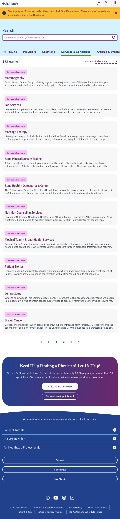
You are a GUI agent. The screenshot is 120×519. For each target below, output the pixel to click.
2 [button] (49, 342)
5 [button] (71, 342)
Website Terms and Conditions (48, 507)
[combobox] (57, 37)
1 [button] (41, 342)
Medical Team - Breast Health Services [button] (29, 239)
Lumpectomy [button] (13, 293)
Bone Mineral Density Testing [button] (23, 159)
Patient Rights (25, 511)
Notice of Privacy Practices (51, 511)
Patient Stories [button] (14, 266)
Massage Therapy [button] (16, 132)
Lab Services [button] (13, 105)
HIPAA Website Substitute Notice (85, 511)
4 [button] (64, 342)
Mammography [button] (14, 78)
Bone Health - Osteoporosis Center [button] (27, 185)
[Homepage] (10, 3)
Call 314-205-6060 (63, 386)
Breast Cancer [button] (14, 320)
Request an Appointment (62, 396)
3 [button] (56, 342)
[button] (99, 3)
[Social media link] (47, 497)
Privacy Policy (75, 507)
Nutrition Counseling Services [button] (23, 212)
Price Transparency (97, 507)
